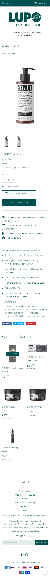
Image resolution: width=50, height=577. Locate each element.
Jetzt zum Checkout (19, 202)
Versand (25, 498)
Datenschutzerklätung (25, 502)
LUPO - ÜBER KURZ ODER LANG (27, 562)
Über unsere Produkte (25, 494)
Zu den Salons (25, 491)
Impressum (25, 506)
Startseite (5, 46)
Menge (4, 174)
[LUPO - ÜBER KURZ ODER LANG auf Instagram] (26, 555)
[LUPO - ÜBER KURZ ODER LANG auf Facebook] (22, 555)
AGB (25, 510)
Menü (7, 3)
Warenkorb (43, 3)
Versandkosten (23, 167)
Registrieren (41, 542)
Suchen (25, 487)
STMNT (17, 46)
